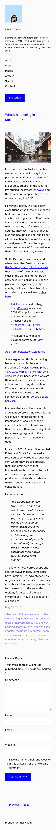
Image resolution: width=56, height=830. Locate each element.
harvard (20, 622)
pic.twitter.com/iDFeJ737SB (28, 329)
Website (10, 744)
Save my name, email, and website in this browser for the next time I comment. (30, 763)
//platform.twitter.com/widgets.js (25, 351)
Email (9, 729)
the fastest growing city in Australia (26, 267)
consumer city (29, 618)
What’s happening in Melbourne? (20, 117)
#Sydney (22, 308)
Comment (12, 679)
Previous (14, 804)
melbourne (22, 630)
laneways (38, 189)
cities (45, 614)
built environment (30, 614)
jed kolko (31, 622)
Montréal (35, 630)
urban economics (24, 639)
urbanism (42, 639)
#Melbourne (18, 304)
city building (12, 618)
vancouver (11, 643)
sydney (9, 635)
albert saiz (11, 614)
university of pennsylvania (31, 635)
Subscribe (15, 97)
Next (26, 804)
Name (9, 715)
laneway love (24, 626)
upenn (9, 639)
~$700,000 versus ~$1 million (23, 371)
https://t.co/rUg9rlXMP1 (25, 324)
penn (46, 630)
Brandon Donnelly (13, 29)
